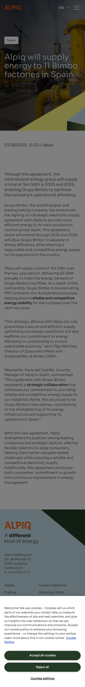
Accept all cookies (42, 655)
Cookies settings (42, 678)
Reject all (42, 667)
